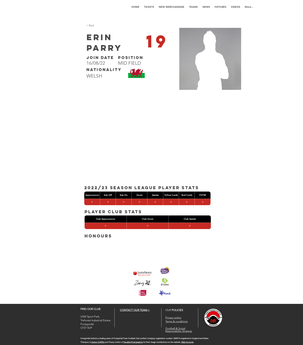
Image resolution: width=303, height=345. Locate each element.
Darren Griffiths (98, 342)
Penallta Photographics (133, 342)
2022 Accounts (187, 342)
